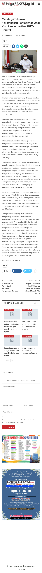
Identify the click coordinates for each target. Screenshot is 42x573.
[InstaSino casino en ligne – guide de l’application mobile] (30, 314)
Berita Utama (7, 14)
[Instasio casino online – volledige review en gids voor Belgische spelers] (12, 314)
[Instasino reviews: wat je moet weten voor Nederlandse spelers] (12, 340)
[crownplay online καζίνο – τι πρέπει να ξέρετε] (30, 340)
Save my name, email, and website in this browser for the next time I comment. (20, 421)
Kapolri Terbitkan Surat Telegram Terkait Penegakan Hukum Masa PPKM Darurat (32, 288)
